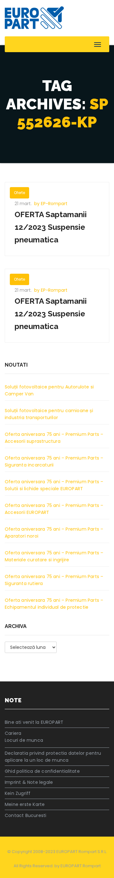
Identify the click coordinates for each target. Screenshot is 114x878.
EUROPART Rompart (80, 866)
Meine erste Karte (25, 804)
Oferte (19, 192)
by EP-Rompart (50, 203)
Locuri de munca (24, 740)
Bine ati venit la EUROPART (34, 722)
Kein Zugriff (17, 793)
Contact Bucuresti (25, 815)
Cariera (13, 733)
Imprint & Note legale (29, 782)
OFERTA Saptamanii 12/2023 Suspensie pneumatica (51, 227)
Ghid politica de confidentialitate (42, 771)
